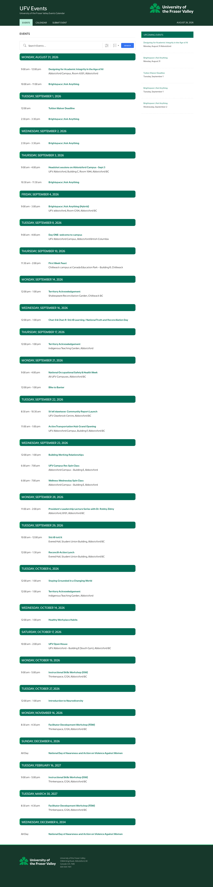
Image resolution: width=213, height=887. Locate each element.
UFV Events (33, 8)
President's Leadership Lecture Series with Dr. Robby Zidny (81, 509)
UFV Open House (58, 644)
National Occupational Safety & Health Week (73, 372)
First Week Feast (58, 263)
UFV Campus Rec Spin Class (64, 465)
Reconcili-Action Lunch (61, 552)
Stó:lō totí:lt (55, 537)
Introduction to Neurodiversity (66, 700)
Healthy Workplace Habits (63, 619)
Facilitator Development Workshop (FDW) (72, 724)
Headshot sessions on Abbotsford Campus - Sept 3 (77, 167)
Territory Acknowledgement (64, 291)
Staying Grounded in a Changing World (70, 580)
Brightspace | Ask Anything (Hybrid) (69, 206)
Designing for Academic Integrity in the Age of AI (76, 69)
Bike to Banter (56, 387)
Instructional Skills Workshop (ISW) (68, 672)
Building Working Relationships (66, 454)
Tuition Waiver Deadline (62, 108)
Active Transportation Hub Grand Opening (72, 426)
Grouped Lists (115, 45)
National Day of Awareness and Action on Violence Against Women (86, 753)
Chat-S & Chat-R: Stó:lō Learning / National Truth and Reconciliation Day (88, 319)
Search (127, 45)
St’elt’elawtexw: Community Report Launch (73, 411)
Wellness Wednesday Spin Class (66, 480)
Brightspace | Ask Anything (64, 84)
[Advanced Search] (107, 45)
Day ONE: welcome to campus (65, 234)
